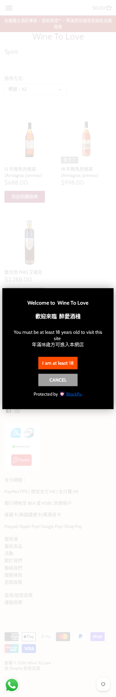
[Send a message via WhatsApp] (12, 685)
